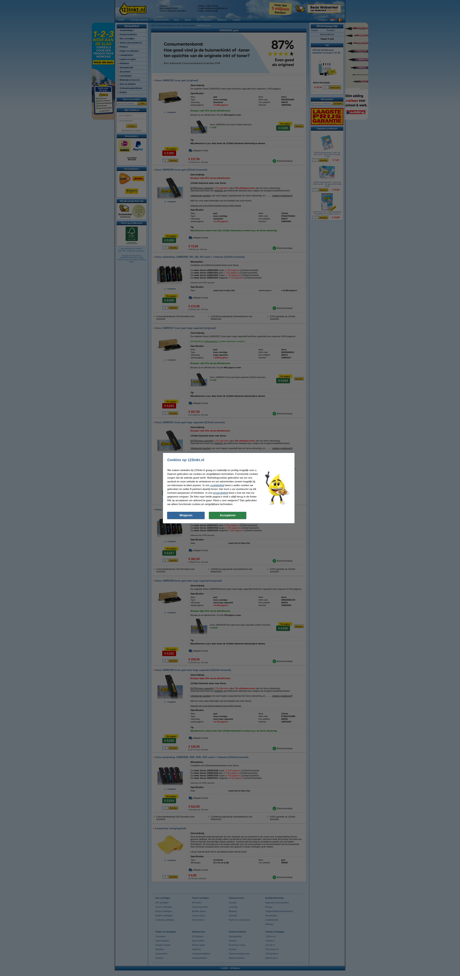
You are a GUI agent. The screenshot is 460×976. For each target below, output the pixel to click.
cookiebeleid (217, 485)
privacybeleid (220, 492)
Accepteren (228, 515)
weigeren (186, 515)
